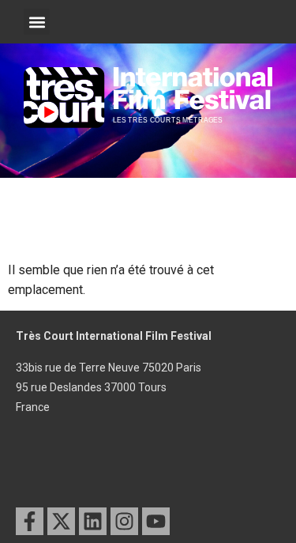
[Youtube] (156, 521)
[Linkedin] (93, 521)
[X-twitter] (61, 521)
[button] (37, 22)
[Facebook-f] (29, 521)
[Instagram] (124, 521)
